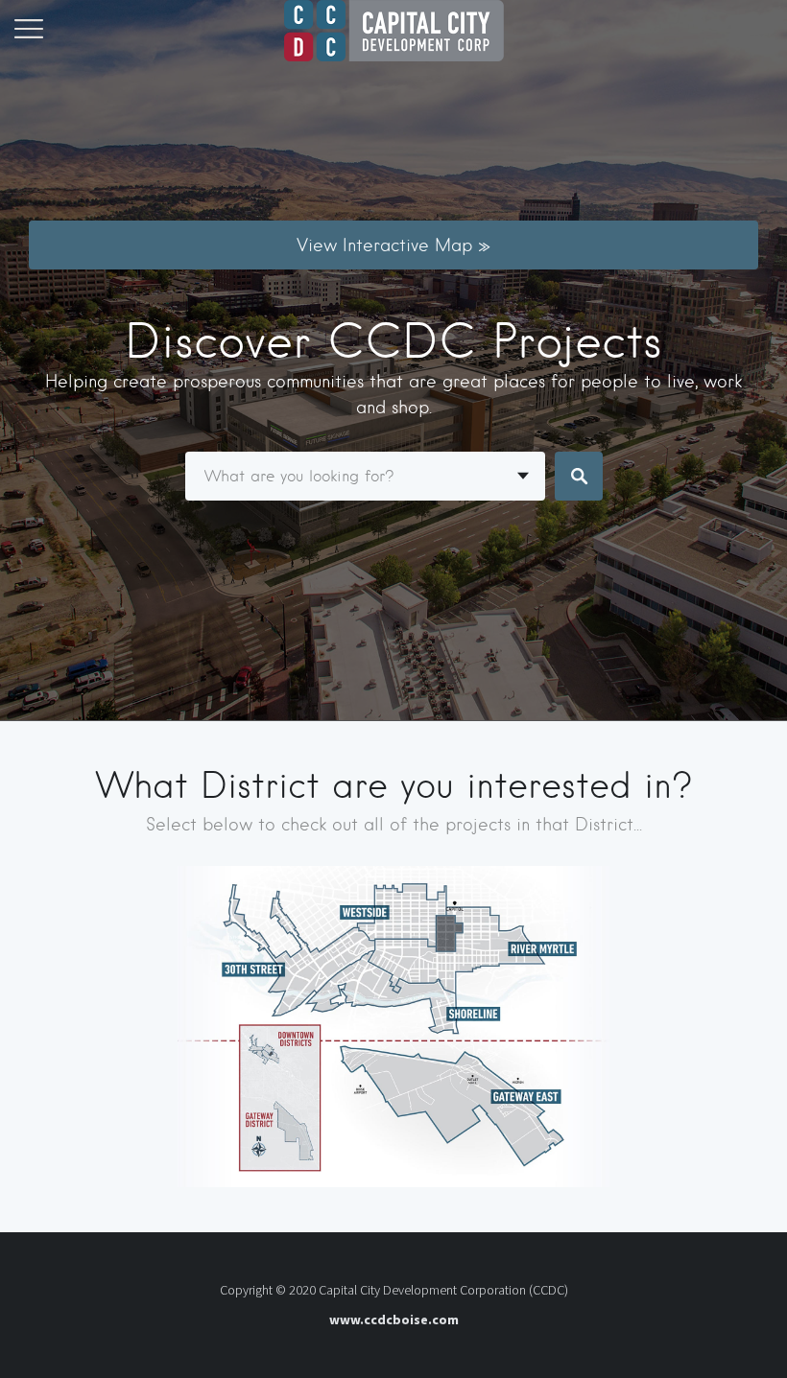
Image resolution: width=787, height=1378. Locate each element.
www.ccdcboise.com (394, 1319)
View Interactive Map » (393, 245)
